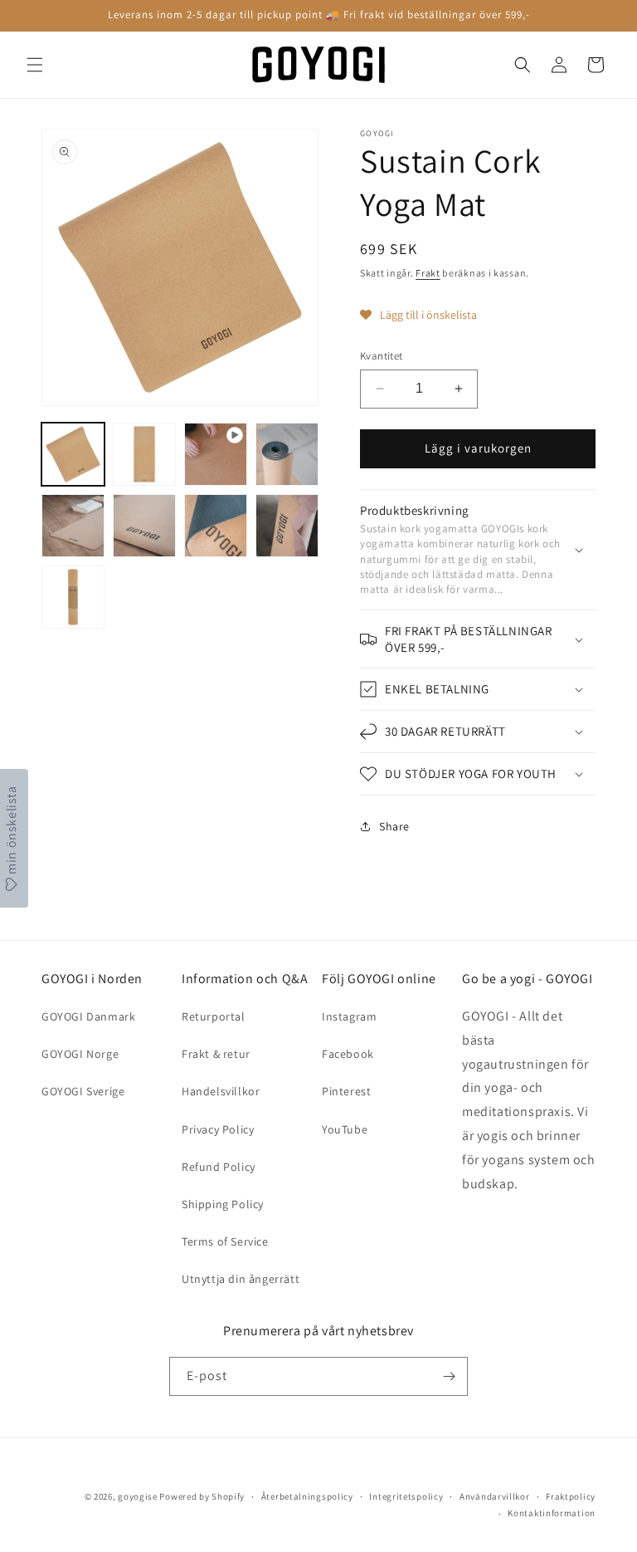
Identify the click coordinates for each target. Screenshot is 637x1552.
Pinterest (346, 1091)
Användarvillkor (495, 1496)
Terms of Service (225, 1241)
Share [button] (394, 826)
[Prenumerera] (448, 1376)
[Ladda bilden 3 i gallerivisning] (286, 454)
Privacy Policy (218, 1129)
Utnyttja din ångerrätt (240, 1278)
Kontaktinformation (552, 1513)
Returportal (214, 1016)
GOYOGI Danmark (88, 1016)
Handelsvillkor (221, 1091)
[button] (35, 65)
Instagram (349, 1016)
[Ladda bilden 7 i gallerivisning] (286, 525)
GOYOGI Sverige (82, 1091)
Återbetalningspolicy (307, 1496)
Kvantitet (381, 356)
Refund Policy (218, 1166)
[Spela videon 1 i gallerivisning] (215, 454)
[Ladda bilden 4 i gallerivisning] (73, 525)
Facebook (348, 1053)
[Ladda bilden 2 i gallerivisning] (144, 454)
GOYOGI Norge (80, 1053)
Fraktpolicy (571, 1496)
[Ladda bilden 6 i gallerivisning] (215, 525)
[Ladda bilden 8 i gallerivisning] (73, 597)
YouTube (344, 1129)
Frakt (428, 273)
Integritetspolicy (406, 1496)
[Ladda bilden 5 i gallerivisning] (144, 525)
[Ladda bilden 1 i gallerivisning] (73, 454)
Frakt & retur (216, 1053)
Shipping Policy (223, 1204)
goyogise (138, 1496)
